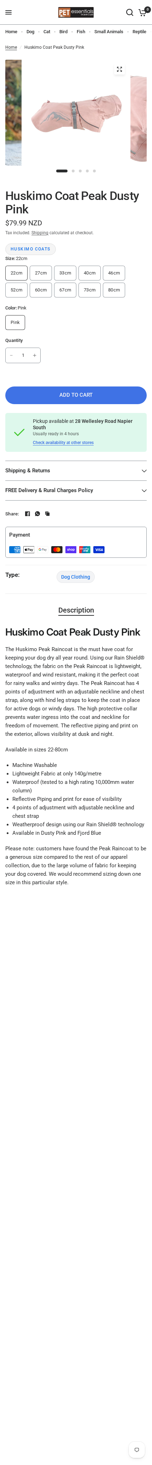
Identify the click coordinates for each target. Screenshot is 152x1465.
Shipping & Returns (27, 470)
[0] (141, 12)
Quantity (14, 340)
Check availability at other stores (63, 443)
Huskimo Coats (31, 249)
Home (11, 31)
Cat (46, 31)
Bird (63, 31)
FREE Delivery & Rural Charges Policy (49, 490)
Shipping (39, 232)
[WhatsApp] (37, 513)
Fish (81, 31)
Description (76, 610)
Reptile (139, 31)
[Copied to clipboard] (47, 513)
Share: (12, 514)
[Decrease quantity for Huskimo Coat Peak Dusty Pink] (11, 355)
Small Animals (108, 31)
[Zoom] (119, 69)
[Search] (130, 12)
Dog (30, 31)
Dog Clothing (75, 577)
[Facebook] (27, 513)
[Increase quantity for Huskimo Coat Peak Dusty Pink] (34, 355)
